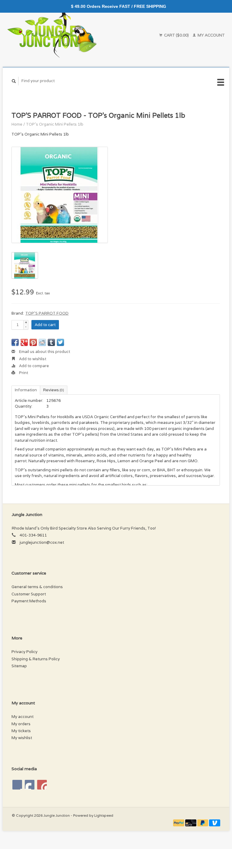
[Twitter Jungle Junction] (29, 785)
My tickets (21, 730)
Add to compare (33, 365)
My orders (21, 723)
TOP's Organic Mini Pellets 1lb (54, 124)
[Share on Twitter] (60, 342)
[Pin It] (33, 342)
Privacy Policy (24, 651)
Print (23, 372)
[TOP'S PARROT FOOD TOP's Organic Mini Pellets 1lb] (60, 195)
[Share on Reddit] (42, 342)
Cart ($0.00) (176, 35)
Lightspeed (103, 815)
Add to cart (45, 324)
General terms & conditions (37, 586)
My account (211, 35)
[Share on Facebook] (15, 342)
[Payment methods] (179, 822)
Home (16, 124)
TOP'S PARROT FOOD (47, 313)
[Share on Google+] (24, 342)
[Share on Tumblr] (51, 342)
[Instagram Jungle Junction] (42, 785)
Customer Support (28, 594)
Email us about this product (44, 351)
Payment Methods (28, 601)
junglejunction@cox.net (42, 542)
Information (26, 389)
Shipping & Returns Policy (35, 659)
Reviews (53, 389)
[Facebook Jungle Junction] (17, 785)
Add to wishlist (32, 358)
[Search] (13, 81)
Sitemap (19, 665)
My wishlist (21, 737)
